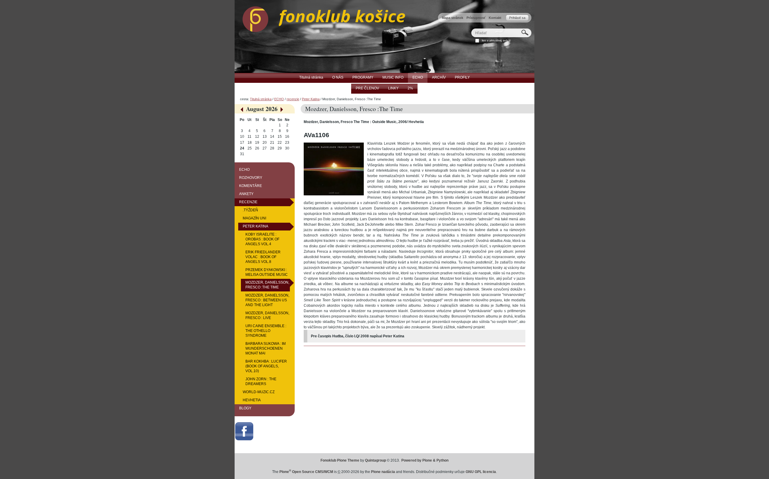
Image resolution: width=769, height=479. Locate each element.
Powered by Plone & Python (424, 460)
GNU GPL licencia (481, 472)
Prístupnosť (476, 18)
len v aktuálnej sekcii (496, 40)
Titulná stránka (261, 99)
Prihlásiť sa (517, 18)
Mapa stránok (452, 18)
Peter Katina (311, 99)
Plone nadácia (383, 472)
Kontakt (495, 18)
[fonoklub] (320, 17)
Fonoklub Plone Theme (340, 460)
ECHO (279, 99)
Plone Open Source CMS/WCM (306, 472)
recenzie (293, 99)
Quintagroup (375, 460)
